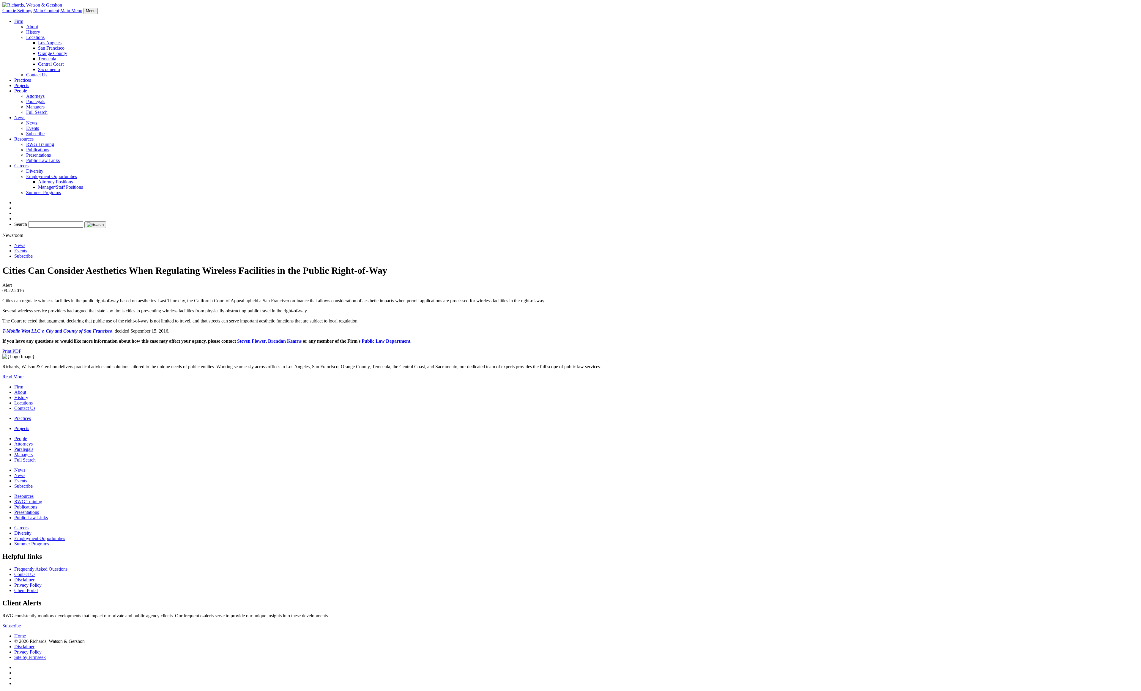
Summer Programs (43, 192)
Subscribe (35, 133)
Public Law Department (386, 341)
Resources (24, 138)
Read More (12, 376)
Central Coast (51, 64)
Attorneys (35, 96)
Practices (22, 80)
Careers (21, 165)
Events (32, 128)
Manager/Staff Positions (60, 187)
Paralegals (35, 101)
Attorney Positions (55, 181)
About (32, 26)
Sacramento (49, 69)
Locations (35, 37)
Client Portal (26, 590)
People (20, 90)
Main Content (46, 10)
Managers (35, 106)
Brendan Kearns (285, 341)
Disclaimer (24, 579)
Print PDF (11, 351)
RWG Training (40, 144)
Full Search (37, 112)
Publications (37, 149)
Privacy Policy (28, 585)
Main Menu (71, 10)
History (33, 31)
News (19, 117)
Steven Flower (251, 341)
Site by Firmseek (30, 657)
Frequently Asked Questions (40, 569)
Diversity (34, 171)
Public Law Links (43, 160)
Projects (21, 85)
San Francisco (51, 48)
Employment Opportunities (51, 176)
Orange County (52, 53)
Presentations (38, 155)
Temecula (47, 58)
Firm (18, 21)
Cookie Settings (17, 10)
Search (20, 224)
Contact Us (36, 74)
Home (20, 635)
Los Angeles (50, 42)
